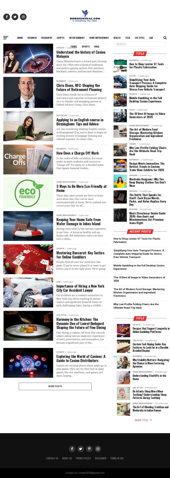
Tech (127, 37)
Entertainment (77, 37)
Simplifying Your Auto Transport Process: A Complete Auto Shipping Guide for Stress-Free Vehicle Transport (139, 254)
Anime (20, 37)
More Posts (55, 386)
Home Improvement (99, 37)
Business (32, 37)
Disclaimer (100, 458)
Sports (85, 46)
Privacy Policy (83, 458)
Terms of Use (117, 458)
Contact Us (52, 458)
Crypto (60, 37)
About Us (67, 458)
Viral (96, 46)
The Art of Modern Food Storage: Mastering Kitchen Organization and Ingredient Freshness (139, 292)
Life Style (139, 37)
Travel (73, 46)
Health (117, 37)
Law (151, 37)
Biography (46, 37)
